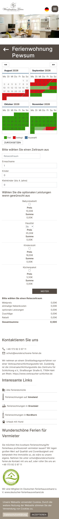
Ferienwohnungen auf (21, 397)
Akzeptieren (39, 514)
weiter (45, 291)
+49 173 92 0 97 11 (16, 349)
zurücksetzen (12, 142)
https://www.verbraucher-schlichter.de (32, 373)
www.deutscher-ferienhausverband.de (24, 492)
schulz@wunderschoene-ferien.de (23, 353)
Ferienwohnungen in (22, 406)
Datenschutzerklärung (15, 514)
